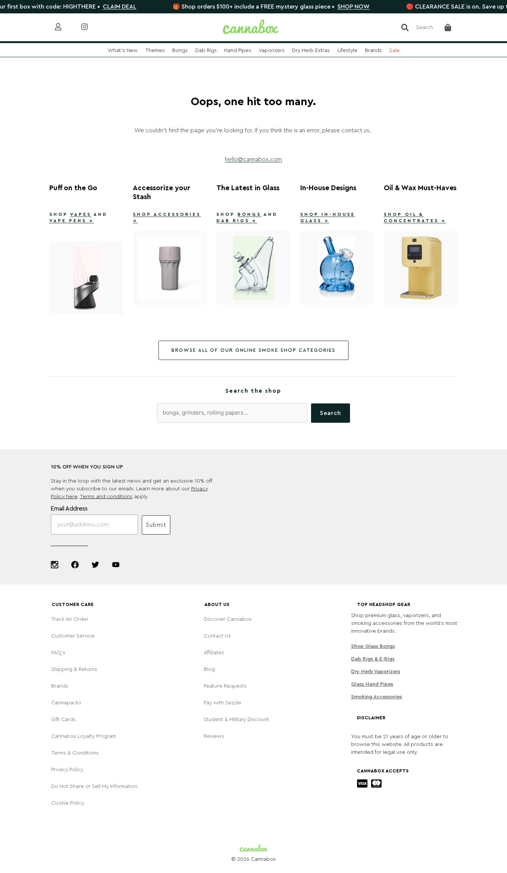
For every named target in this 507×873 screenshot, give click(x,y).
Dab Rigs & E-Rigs (373, 659)
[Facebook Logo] (75, 564)
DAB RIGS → (236, 220)
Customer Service (73, 636)
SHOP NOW (340, 7)
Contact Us (217, 636)
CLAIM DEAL (106, 7)
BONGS (249, 214)
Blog (209, 669)
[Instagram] (54, 564)
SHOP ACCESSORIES (167, 214)
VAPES (80, 214)
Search (330, 413)
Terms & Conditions (75, 753)
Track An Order (69, 619)
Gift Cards (63, 719)
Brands (59, 686)
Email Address (69, 509)
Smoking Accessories (376, 697)
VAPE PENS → (71, 220)
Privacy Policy (67, 769)
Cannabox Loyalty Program (83, 736)
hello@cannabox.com (253, 159)
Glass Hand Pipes (372, 684)
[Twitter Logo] (95, 564)
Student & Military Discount (236, 719)
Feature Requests (225, 686)
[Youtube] (116, 564)
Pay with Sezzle (222, 702)
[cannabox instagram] (90, 27)
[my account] (64, 27)
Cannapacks (66, 702)
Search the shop (253, 391)
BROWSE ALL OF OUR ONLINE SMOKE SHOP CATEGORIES (253, 350)
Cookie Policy (67, 803)
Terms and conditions (106, 496)
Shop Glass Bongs (373, 646)
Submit (156, 525)
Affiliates (214, 652)
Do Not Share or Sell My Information (94, 786)
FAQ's (58, 652)
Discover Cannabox (228, 619)
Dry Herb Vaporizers (375, 671)
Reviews (214, 736)
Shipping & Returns (74, 669)
